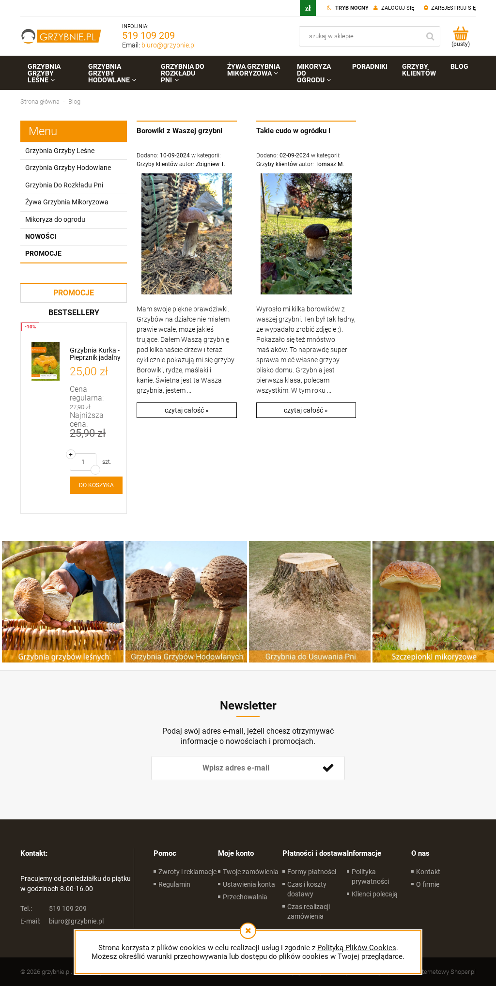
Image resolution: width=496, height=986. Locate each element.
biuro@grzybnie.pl (168, 45)
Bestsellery (73, 312)
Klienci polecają (375, 894)
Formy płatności (311, 872)
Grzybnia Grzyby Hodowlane (68, 167)
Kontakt (428, 872)
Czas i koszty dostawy (306, 889)
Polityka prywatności (370, 876)
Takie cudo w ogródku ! (293, 130)
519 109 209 (148, 35)
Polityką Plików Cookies (356, 947)
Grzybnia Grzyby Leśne (59, 150)
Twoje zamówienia (251, 872)
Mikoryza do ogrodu (55, 219)
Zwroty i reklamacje (187, 872)
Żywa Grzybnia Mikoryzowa (66, 202)
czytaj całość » (187, 410)
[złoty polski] (308, 8)
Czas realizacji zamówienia (308, 911)
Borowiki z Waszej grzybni (179, 130)
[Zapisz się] (328, 768)
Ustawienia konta (249, 884)
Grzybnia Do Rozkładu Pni (64, 185)
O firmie (427, 884)
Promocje (43, 253)
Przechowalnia (245, 897)
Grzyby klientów (157, 164)
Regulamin (174, 884)
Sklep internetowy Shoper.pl (438, 971)
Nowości (40, 236)
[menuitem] (50, 73)
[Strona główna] (61, 36)
